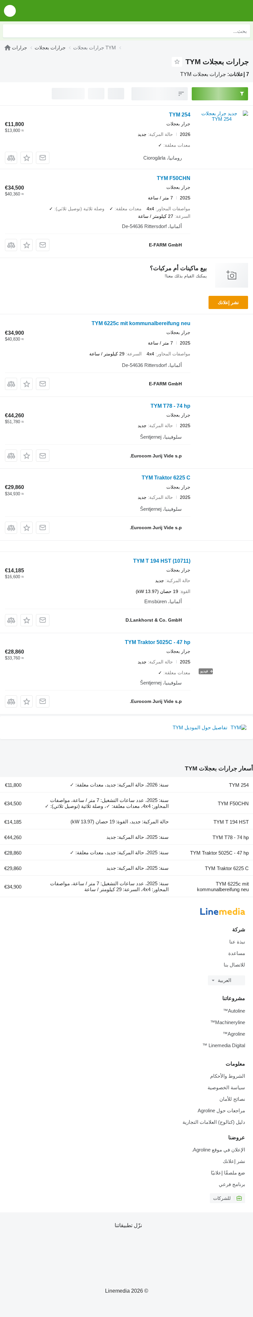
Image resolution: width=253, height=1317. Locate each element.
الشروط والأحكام (227, 1076)
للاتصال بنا (234, 965)
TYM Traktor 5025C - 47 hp (157, 642)
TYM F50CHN (173, 178)
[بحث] (9, 31)
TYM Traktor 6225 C (166, 477)
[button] (10, 10)
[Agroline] (210, 10)
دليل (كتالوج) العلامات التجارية (214, 1122)
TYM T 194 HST (161, 561)
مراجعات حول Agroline (221, 1110)
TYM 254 (179, 114)
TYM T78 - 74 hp (170, 406)
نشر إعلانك (228, 302)
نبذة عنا (237, 941)
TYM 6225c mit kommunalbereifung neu (141, 323)
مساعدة (236, 953)
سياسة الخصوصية (226, 1087)
